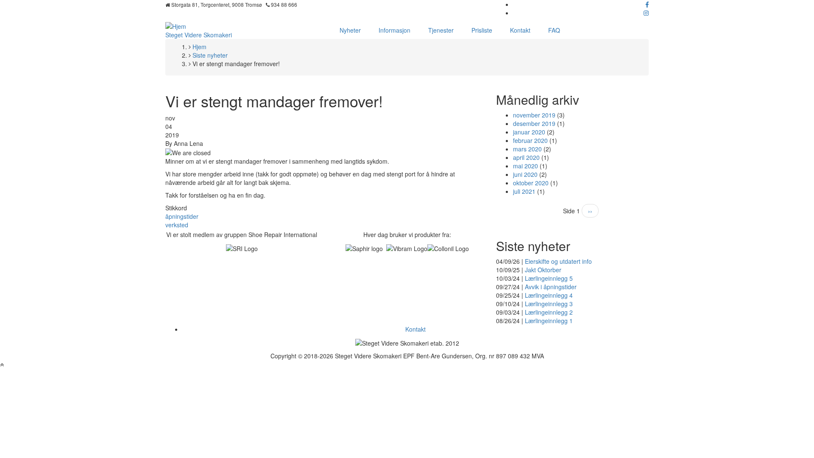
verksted (176, 225)
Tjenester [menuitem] (441, 30)
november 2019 (534, 115)
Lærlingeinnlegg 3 (549, 303)
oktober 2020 (531, 183)
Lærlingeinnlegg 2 (549, 312)
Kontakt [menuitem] (520, 30)
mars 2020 (527, 149)
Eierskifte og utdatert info (558, 261)
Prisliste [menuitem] (481, 30)
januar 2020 (529, 132)
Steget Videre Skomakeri (198, 35)
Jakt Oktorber (543, 269)
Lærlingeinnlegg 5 (549, 278)
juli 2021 (524, 191)
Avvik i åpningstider (551, 286)
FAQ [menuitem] (554, 30)
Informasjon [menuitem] (394, 30)
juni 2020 (525, 174)
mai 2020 (525, 166)
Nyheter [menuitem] (350, 30)
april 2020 (526, 157)
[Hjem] (175, 25)
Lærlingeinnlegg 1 (549, 320)
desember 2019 (534, 123)
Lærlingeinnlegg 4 (549, 295)
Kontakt (415, 329)
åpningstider (181, 216)
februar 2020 (530, 140)
